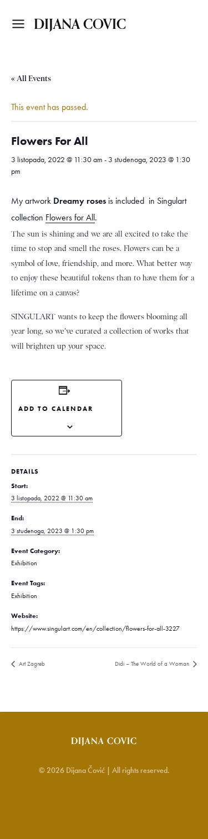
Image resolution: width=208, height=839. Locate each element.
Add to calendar (55, 408)
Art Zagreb (31, 663)
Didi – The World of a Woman (153, 663)
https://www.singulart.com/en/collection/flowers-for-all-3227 (95, 628)
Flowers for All (70, 217)
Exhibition (24, 563)
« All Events (31, 78)
